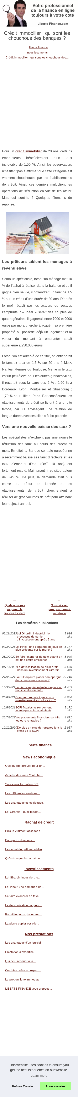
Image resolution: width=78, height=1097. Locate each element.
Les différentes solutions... (22, 793)
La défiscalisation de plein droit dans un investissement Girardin (38, 668)
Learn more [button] (39, 1075)
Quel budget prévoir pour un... (25, 765)
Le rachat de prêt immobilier (23, 849)
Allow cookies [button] (56, 1086)
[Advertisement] (39, 101)
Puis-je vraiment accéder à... (24, 830)
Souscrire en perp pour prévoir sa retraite (59, 609)
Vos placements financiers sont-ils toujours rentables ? (37, 719)
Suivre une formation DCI (21, 784)
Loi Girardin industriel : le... (23, 877)
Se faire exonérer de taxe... (23, 896)
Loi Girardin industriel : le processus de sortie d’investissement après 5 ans (36, 636)
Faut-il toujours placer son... (23, 914)
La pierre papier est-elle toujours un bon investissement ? (38, 689)
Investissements (37, 52)
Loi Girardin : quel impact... (23, 811)
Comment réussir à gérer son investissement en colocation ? (35, 699)
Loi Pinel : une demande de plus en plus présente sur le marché (38, 648)
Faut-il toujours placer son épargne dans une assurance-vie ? (38, 678)
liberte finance (38, 47)
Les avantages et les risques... (25, 802)
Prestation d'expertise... (20, 952)
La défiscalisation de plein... (23, 905)
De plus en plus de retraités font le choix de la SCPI (39, 729)
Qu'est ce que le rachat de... (23, 858)
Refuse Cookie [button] (22, 1086)
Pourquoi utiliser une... (20, 840)
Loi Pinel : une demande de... (24, 886)
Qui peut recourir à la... (20, 961)
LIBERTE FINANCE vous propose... (28, 988)
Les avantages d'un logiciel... (24, 942)
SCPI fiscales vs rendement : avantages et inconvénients (34, 709)
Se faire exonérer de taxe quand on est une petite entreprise (38, 658)
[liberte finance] (39, 13)
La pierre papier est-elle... (22, 923)
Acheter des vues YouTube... (24, 775)
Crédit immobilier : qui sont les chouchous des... (37, 57)
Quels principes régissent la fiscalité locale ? (14, 609)
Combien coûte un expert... (23, 970)
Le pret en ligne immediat (22, 979)
